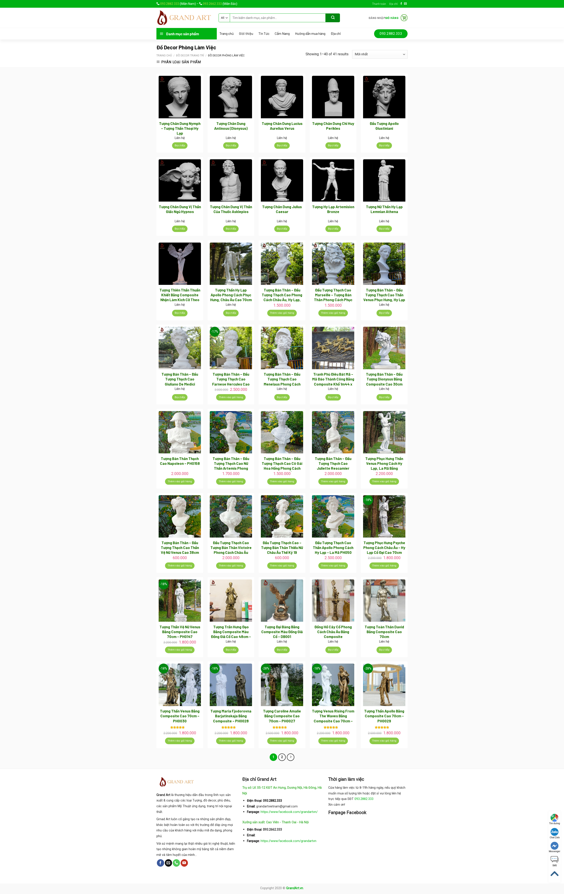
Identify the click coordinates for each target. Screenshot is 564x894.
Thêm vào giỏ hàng (282, 312)
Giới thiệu (246, 33)
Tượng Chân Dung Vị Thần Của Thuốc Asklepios (231, 209)
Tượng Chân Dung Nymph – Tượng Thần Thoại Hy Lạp (179, 128)
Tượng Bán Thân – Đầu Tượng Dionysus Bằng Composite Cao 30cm (384, 379)
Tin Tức (263, 33)
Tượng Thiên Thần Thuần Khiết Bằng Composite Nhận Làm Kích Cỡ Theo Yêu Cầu (180, 295)
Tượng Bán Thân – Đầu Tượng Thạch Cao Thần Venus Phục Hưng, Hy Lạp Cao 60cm (384, 295)
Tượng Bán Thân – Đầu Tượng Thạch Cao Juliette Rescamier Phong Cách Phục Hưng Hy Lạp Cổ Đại (333, 463)
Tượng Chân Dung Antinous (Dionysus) (231, 125)
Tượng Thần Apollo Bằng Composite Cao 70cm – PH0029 (384, 716)
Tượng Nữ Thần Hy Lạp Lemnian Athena (384, 209)
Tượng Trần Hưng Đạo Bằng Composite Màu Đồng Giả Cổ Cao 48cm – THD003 (231, 632)
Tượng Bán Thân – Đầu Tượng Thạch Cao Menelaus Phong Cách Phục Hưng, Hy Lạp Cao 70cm (282, 379)
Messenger (554, 851)
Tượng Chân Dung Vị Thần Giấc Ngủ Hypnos (180, 209)
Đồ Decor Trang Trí (190, 55)
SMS (555, 865)
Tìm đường (554, 823)
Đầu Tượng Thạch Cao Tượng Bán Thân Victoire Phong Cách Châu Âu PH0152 (231, 548)
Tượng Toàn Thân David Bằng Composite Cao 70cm (384, 632)
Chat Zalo (555, 837)
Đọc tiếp (180, 145)
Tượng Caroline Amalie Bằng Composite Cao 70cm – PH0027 (282, 716)
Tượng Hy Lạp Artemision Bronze (333, 209)
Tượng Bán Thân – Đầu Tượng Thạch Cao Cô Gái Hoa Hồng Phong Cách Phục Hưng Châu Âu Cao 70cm (282, 463)
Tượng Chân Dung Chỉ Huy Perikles (333, 125)
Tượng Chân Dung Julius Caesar (282, 209)
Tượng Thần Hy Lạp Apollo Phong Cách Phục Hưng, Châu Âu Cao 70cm (231, 295)
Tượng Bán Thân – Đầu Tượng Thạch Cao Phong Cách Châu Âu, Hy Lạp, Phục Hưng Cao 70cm (282, 295)
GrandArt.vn (294, 888)
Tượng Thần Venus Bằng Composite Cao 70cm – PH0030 (180, 716)
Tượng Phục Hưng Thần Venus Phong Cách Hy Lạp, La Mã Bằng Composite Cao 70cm (384, 463)
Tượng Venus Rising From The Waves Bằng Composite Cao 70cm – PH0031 (333, 716)
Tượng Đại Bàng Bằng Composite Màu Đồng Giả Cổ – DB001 (282, 632)
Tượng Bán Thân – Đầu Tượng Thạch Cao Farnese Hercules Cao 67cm (231, 379)
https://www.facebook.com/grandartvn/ (289, 812)
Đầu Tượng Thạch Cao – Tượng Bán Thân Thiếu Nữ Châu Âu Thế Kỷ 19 (282, 547)
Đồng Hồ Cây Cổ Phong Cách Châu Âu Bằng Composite (333, 632)
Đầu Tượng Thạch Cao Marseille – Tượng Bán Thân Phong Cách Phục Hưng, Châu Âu (333, 295)
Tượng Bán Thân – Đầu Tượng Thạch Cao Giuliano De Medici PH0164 (179, 379)
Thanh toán (379, 4)
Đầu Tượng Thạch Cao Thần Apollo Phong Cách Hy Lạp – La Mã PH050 (333, 547)
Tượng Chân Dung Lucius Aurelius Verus (282, 125)
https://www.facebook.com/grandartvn (288, 841)
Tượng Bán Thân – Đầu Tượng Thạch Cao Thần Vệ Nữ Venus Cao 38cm (180, 547)
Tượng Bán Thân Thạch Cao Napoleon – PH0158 (180, 461)
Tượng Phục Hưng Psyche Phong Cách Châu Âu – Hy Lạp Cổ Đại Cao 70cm (384, 547)
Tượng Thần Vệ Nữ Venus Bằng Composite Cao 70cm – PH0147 (180, 632)
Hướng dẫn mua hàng (310, 33)
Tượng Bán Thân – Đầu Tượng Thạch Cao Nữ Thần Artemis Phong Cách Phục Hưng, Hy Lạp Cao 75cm (231, 463)
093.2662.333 (212, 4)
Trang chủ (226, 33)
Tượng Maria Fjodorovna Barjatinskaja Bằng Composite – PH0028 (230, 716)
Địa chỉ (393, 4)
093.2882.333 (169, 4)
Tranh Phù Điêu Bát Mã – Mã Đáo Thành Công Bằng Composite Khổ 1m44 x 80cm (333, 379)
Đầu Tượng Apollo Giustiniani (384, 125)
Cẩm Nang (282, 33)
